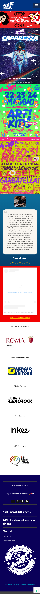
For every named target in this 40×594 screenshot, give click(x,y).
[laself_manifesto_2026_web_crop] (20, 142)
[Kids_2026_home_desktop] (20, 85)
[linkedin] (27, 501)
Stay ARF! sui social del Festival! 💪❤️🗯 (20, 494)
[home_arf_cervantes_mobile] (20, 12)
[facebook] (13, 501)
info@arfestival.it (22, 485)
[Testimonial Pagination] (10, 263)
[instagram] (18, 501)
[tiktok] (22, 501)
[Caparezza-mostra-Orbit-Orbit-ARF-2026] (20, 29)
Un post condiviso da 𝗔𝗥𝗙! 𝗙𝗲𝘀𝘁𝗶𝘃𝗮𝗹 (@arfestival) (20, 312)
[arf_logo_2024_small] (8, 2)
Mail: (14, 485)
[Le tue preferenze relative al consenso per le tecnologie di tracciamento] (37, 591)
